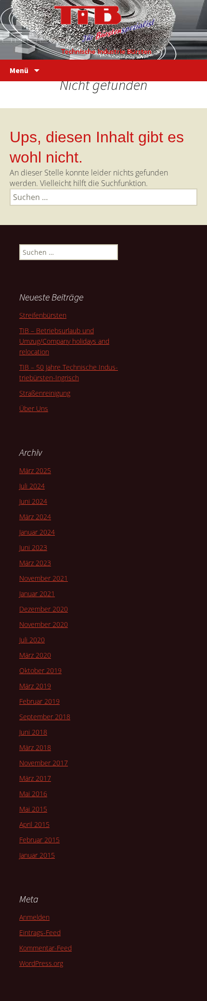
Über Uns (33, 408)
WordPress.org (41, 963)
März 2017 (35, 778)
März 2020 (35, 655)
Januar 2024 (37, 532)
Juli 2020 (32, 639)
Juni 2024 (33, 501)
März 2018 (35, 747)
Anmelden (34, 917)
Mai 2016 (33, 793)
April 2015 (34, 824)
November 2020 (43, 624)
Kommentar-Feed (45, 947)
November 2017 (43, 762)
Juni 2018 (33, 732)
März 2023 (35, 562)
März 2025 (35, 470)
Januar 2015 (37, 855)
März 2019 (35, 685)
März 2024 (35, 516)
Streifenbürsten (42, 315)
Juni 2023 (33, 547)
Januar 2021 (37, 593)
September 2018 (44, 716)
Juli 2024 (32, 485)
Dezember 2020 (43, 608)
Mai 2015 (33, 808)
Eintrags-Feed (40, 932)
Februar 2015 (39, 839)
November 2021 (43, 578)
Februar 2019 (39, 701)
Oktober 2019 (40, 670)
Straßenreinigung (44, 393)
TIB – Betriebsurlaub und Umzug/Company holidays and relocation (64, 341)
